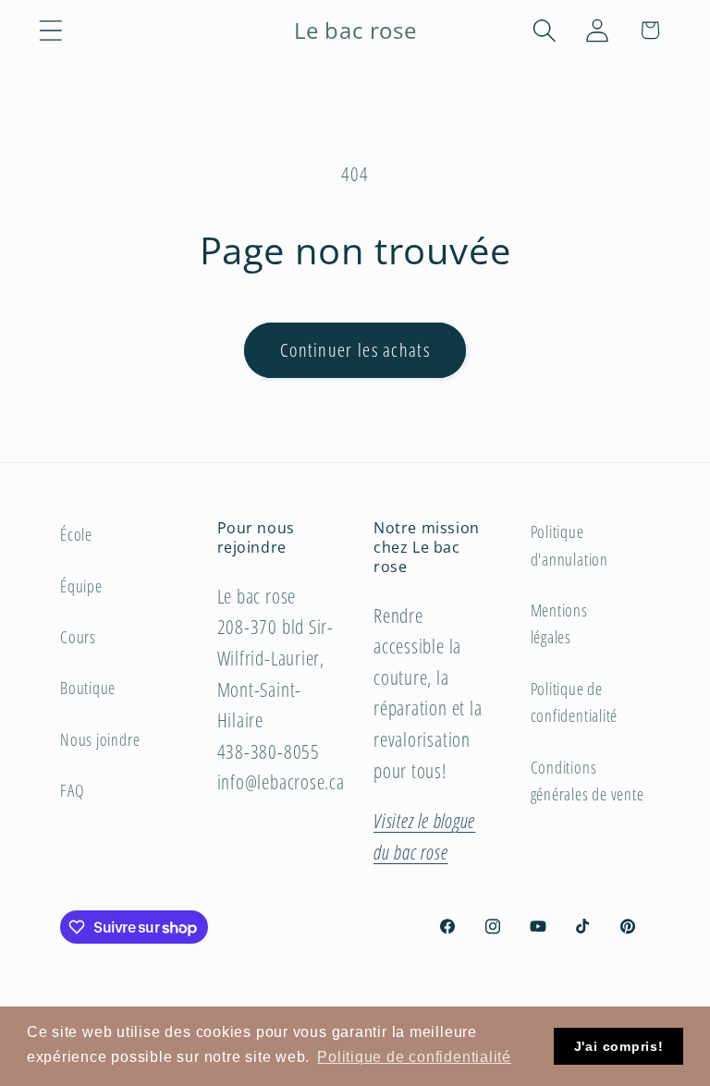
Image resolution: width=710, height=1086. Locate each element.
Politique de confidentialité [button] (414, 1057)
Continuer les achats (355, 349)
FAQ (71, 790)
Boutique (88, 688)
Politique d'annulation (569, 544)
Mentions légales (559, 623)
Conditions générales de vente (587, 780)
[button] (50, 30)
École (76, 534)
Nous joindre (100, 739)
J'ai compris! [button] (619, 1046)
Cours (78, 637)
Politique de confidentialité (574, 701)
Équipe (81, 586)
